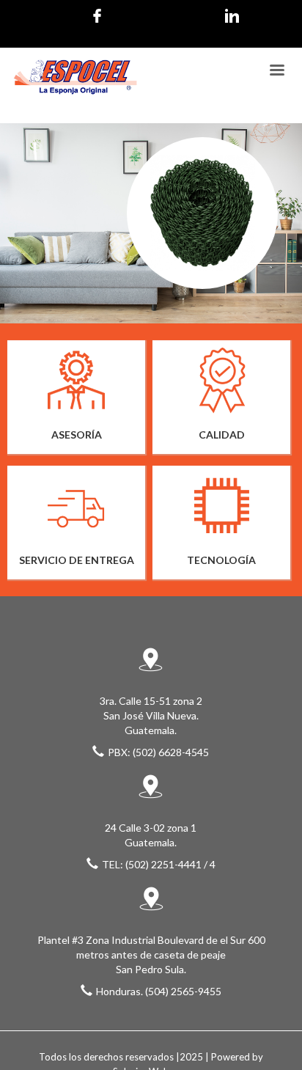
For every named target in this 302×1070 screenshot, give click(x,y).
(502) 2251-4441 (163, 864)
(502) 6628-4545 (171, 752)
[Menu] (276, 71)
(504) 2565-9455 (183, 991)
